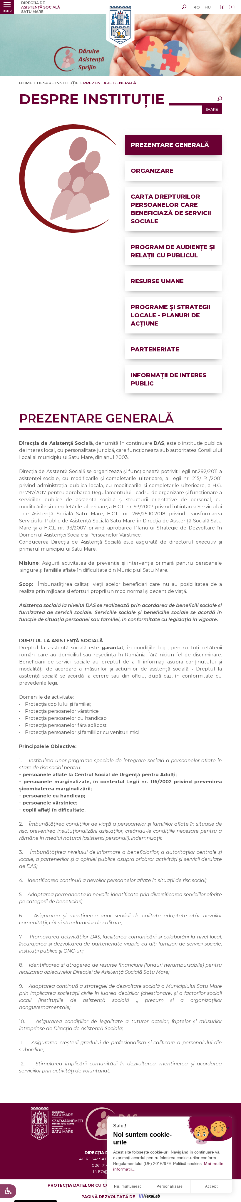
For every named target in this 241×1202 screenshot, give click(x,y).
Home (25, 83)
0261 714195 (103, 1165)
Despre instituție (57, 83)
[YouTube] (231, 7)
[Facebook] (222, 7)
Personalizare (170, 1186)
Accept (211, 1186)
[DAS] (120, 25)
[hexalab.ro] (149, 1196)
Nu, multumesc (128, 1186)
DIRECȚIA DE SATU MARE (40, 7)
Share (212, 109)
